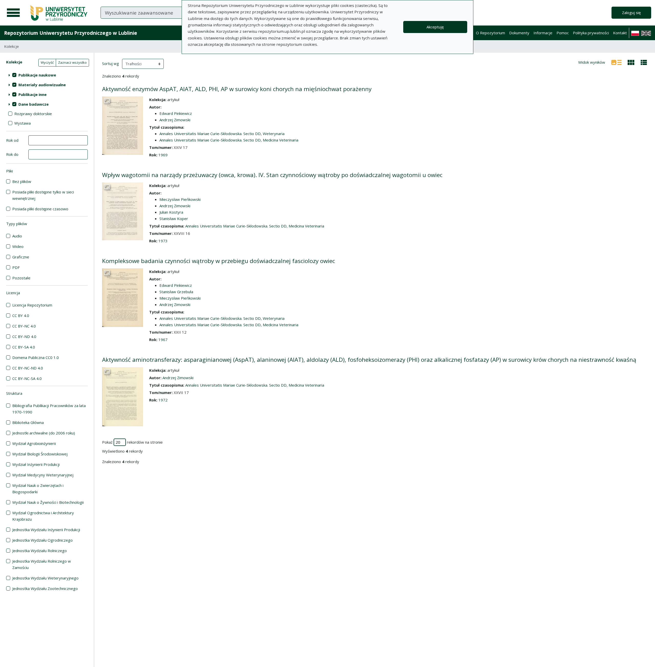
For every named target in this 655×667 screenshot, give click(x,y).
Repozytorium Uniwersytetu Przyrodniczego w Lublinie (70, 33)
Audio (17, 235)
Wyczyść (47, 62)
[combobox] (168, 12)
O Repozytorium (490, 32)
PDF (16, 267)
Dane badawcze (33, 104)
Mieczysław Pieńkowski (180, 199)
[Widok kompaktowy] (631, 61)
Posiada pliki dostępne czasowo (40, 208)
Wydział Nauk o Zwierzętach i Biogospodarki (37, 488)
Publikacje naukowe (37, 75)
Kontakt (620, 32)
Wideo (18, 246)
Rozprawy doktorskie (33, 113)
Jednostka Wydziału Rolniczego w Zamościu (41, 564)
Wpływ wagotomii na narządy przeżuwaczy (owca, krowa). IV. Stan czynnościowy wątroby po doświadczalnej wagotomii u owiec (272, 175)
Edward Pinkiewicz (175, 113)
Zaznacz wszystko (72, 62)
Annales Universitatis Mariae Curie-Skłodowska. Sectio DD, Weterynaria (222, 133)
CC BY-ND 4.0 (24, 336)
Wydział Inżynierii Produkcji (36, 464)
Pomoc (562, 32)
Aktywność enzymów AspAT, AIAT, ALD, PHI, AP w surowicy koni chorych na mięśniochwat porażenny (237, 89)
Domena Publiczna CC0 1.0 (35, 357)
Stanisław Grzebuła (176, 291)
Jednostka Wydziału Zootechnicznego (45, 588)
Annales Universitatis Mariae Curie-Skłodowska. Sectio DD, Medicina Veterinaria (228, 140)
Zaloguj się (631, 12)
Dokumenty (519, 32)
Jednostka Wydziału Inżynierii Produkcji (46, 529)
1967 (163, 339)
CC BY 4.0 (20, 315)
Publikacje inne (32, 94)
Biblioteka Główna (28, 422)
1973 (163, 240)
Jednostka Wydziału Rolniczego (39, 550)
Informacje (542, 32)
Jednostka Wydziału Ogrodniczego (42, 540)
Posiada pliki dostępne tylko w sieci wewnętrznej (43, 195)
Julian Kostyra (171, 212)
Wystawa (22, 123)
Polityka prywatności (591, 32)
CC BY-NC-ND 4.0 (27, 367)
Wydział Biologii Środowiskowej (40, 453)
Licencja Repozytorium (32, 305)
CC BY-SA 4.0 (23, 346)
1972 (163, 399)
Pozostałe (21, 277)
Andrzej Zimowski (174, 119)
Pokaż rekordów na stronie (132, 442)
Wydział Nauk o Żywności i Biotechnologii (48, 502)
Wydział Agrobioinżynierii (34, 443)
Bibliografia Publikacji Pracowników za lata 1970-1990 (49, 408)
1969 (163, 154)
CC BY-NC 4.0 (24, 326)
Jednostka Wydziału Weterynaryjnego (45, 578)
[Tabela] (644, 61)
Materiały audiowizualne (42, 84)
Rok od (12, 140)
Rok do (12, 154)
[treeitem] (47, 75)
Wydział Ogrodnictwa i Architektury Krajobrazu (43, 516)
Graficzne (20, 256)
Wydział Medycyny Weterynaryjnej (42, 474)
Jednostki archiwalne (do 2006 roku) (43, 432)
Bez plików (21, 181)
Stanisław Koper (173, 218)
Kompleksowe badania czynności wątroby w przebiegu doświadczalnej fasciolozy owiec (218, 261)
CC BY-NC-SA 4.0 (27, 378)
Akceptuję (435, 26)
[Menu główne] (13, 13)
